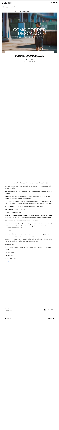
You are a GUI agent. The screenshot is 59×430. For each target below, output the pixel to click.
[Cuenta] (52, 3)
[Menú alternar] (2, 3)
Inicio (3, 11)
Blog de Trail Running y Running (12, 11)
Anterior (8, 318)
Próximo (50, 318)
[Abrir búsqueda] (3, 7)
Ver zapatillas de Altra (10, 258)
